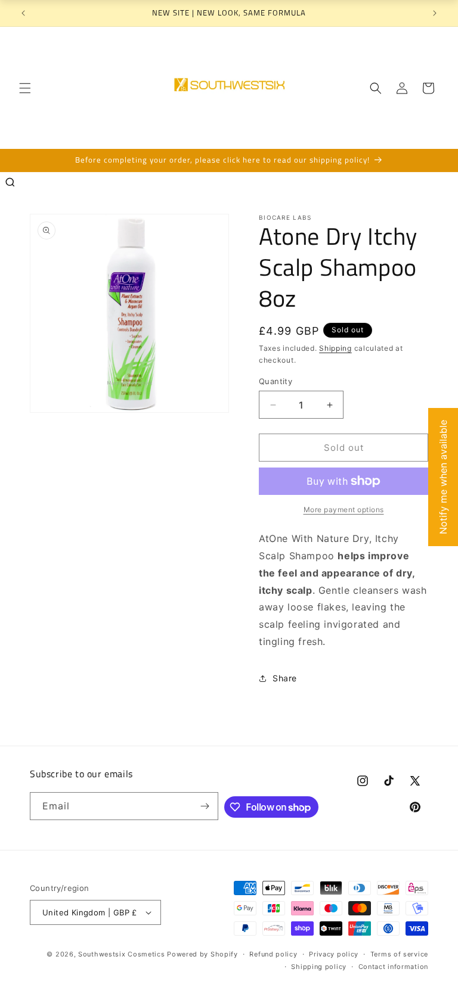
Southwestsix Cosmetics (122, 954)
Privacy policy (333, 954)
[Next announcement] (435, 13)
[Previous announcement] (23, 13)
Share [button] (285, 678)
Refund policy (273, 954)
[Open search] (10, 182)
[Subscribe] (204, 806)
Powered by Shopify (202, 954)
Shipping (335, 348)
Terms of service (399, 954)
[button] (25, 88)
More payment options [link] (344, 509)
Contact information (393, 966)
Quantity (275, 381)
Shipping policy (318, 966)
